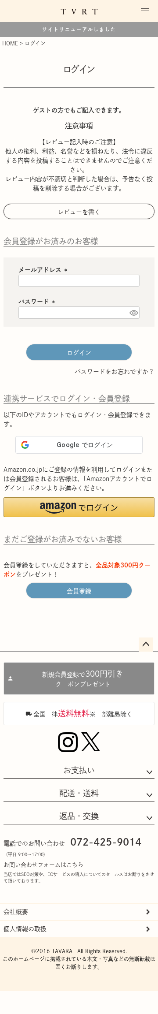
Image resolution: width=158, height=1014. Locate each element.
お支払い (79, 770)
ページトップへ (146, 644)
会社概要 (16, 912)
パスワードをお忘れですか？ (114, 372)
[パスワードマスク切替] (133, 312)
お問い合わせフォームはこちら (43, 865)
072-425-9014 (105, 842)
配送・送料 (79, 793)
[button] (79, 507)
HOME (10, 43)
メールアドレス (44, 270)
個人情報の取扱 (25, 929)
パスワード (37, 301)
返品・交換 (79, 816)
